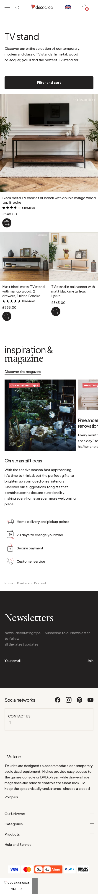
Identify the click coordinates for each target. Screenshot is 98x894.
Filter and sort (49, 82)
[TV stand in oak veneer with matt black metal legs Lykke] (55, 311)
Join (90, 660)
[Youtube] (90, 702)
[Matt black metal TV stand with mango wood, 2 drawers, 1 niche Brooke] (6, 316)
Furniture (23, 583)
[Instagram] (69, 702)
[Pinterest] (80, 702)
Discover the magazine (23, 371)
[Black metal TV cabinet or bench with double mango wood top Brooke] (6, 222)
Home (9, 583)
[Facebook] (58, 702)
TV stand (40, 583)
